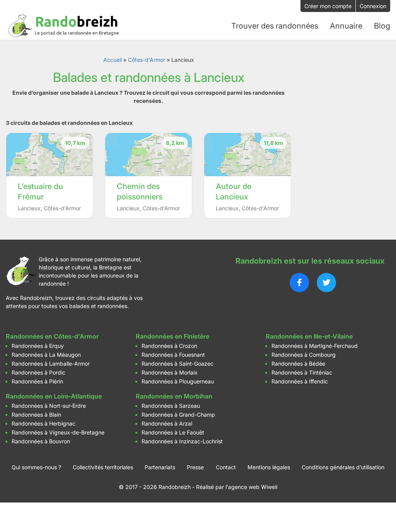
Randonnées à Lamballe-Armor (51, 363)
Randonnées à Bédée (298, 363)
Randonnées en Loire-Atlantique (54, 396)
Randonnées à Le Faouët (173, 432)
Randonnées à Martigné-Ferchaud (314, 345)
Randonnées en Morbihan (174, 396)
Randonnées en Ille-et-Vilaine (309, 336)
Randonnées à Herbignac (43, 423)
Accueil (112, 59)
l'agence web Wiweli (251, 487)
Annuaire (346, 26)
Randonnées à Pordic (38, 372)
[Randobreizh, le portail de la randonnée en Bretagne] (64, 26)
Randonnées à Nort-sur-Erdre (49, 405)
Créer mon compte (328, 6)
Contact (226, 467)
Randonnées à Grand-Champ (178, 414)
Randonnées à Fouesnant (173, 354)
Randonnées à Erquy (38, 345)
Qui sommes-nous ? (36, 467)
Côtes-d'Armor (146, 59)
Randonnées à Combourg (303, 354)
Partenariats (160, 467)
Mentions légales (269, 467)
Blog (382, 26)
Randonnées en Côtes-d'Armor (52, 336)
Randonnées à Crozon (169, 345)
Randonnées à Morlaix (170, 372)
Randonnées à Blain (36, 414)
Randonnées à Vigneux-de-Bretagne (58, 432)
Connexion (373, 6)
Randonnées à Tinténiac (301, 372)
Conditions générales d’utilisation (343, 467)
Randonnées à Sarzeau (171, 405)
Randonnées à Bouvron (41, 441)
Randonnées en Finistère (172, 336)
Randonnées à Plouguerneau (178, 381)
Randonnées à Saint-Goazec (177, 363)
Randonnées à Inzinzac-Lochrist (182, 441)
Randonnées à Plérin (37, 381)
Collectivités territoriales (103, 467)
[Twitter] (326, 282)
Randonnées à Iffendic (299, 381)
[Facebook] (299, 282)
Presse (195, 467)
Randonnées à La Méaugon (46, 354)
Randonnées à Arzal (167, 423)
